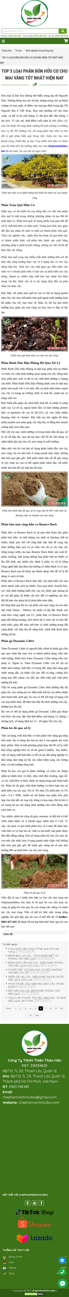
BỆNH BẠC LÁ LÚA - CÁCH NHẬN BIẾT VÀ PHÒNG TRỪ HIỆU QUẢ (33, 957)
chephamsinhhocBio (44, 1290)
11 (30, 1015)
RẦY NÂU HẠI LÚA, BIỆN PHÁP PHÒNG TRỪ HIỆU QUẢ (34, 992)
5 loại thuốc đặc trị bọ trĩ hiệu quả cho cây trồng (33, 950)
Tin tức (18, 50)
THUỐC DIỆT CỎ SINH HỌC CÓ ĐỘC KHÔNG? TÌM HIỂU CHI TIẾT (35, 971)
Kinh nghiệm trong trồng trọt (39, 50)
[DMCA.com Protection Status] (34, 1295)
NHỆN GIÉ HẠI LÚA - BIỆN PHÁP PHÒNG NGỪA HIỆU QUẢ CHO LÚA (36, 978)
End (37, 1015)
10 (62, 1008)
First (8, 1008)
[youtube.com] (34, 1203)
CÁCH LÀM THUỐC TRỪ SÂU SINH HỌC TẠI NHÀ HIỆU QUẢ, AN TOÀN (37, 999)
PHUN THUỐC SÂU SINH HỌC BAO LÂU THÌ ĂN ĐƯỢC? (36, 985)
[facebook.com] (41, 1203)
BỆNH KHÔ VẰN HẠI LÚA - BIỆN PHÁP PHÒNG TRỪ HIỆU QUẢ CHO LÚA (35, 964)
